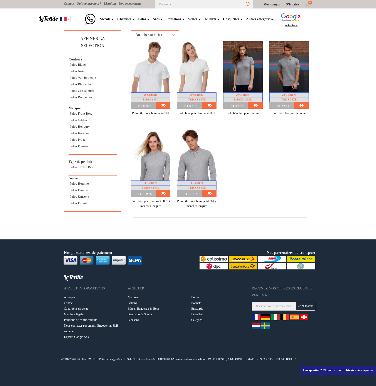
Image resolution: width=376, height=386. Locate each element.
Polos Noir (77, 71)
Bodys (195, 297)
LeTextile (48, 18)
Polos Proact (78, 139)
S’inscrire (292, 4)
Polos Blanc (78, 64)
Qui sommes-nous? (89, 3)
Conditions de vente (76, 308)
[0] (307, 4)
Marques (133, 297)
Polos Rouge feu (81, 97)
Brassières (197, 314)
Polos (142, 19)
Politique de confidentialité (80, 320)
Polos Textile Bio (81, 167)
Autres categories (259, 19)
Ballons (132, 303)
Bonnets (196, 303)
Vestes (193, 19)
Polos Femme (79, 190)
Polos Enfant (78, 203)
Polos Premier (79, 146)
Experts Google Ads (76, 337)
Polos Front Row (81, 113)
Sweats (105, 19)
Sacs (156, 19)
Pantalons (174, 19)
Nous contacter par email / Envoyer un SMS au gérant (91, 328)
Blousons (133, 320)
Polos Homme (79, 183)
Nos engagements (130, 3)
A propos (69, 297)
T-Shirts (210, 19)
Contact (69, 3)
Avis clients (291, 25)
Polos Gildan (78, 120)
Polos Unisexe (79, 196)
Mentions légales (74, 314)
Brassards (197, 308)
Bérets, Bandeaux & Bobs (143, 308)
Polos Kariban (79, 133)
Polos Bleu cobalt (81, 84)
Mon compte (272, 4)
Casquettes (231, 19)
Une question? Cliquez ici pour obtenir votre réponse (338, 370)
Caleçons (196, 320)
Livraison (110, 3)
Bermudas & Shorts (140, 314)
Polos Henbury (80, 126)
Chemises (124, 19)
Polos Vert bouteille (83, 77)
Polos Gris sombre (82, 90)
